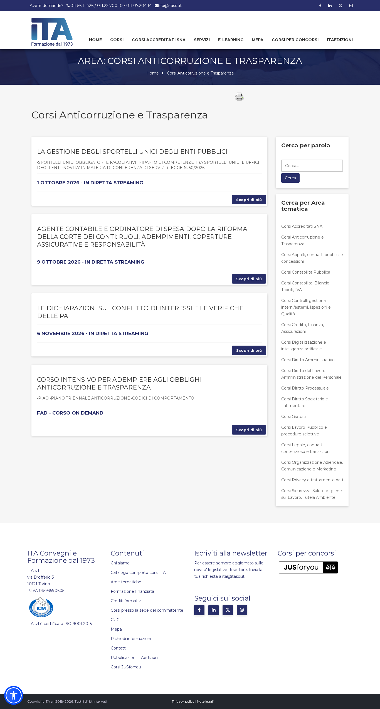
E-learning (230, 39)
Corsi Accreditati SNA (159, 39)
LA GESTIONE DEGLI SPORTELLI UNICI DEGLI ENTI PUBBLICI (132, 151)
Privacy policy (183, 701)
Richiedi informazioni (131, 638)
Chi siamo (120, 563)
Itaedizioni (340, 39)
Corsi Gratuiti (293, 416)
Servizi (202, 39)
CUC (115, 619)
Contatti (119, 648)
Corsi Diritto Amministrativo (308, 359)
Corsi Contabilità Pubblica (305, 272)
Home (95, 39)
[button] (14, 695)
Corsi (117, 39)
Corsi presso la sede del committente (147, 610)
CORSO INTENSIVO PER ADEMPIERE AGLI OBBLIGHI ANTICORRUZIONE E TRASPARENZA (119, 383)
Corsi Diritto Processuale (305, 388)
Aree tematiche (126, 581)
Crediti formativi (126, 600)
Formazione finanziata (132, 591)
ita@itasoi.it (170, 5)
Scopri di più (249, 199)
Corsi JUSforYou (126, 667)
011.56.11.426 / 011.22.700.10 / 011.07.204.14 (111, 5)
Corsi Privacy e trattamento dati (312, 479)
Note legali (205, 701)
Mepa (257, 39)
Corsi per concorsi (295, 39)
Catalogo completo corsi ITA (138, 572)
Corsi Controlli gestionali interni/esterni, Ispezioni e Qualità (306, 307)
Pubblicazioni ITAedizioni (135, 657)
